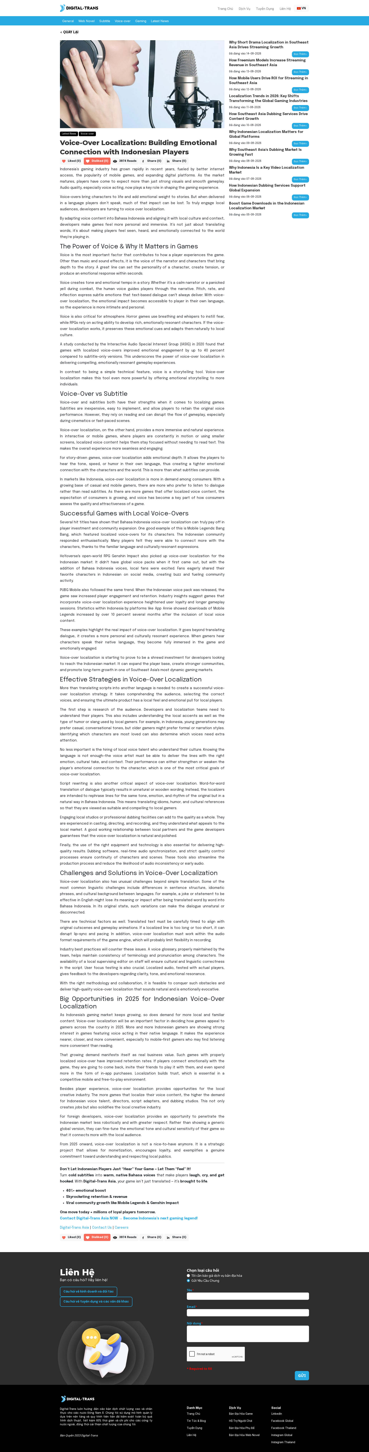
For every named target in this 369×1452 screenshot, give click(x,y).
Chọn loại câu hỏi (203, 1270)
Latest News (160, 21)
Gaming (140, 21)
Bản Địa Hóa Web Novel (244, 1435)
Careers (121, 1227)
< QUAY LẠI (69, 32)
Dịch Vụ (244, 9)
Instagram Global (281, 1435)
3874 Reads (127, 161)
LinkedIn (276, 1413)
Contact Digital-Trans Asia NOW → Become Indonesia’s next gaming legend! (129, 1218)
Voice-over (123, 21)
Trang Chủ (225, 9)
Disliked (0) (100, 161)
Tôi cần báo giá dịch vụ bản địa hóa (216, 1275)
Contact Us (102, 1227)
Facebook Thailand (283, 1427)
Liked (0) (74, 161)
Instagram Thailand (283, 1442)
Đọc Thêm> (300, 54)
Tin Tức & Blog (196, 1420)
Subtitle (104, 21)
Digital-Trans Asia (74, 1227)
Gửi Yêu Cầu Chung (205, 1280)
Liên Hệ (285, 9)
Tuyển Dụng (265, 9)
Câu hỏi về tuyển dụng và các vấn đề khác (96, 1301)
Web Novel (86, 21)
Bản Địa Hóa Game (241, 1413)
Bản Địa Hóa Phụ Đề (241, 1427)
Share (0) (154, 161)
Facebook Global (282, 1420)
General (68, 21)
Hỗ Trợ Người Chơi (240, 1420)
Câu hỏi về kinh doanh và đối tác (88, 1291)
